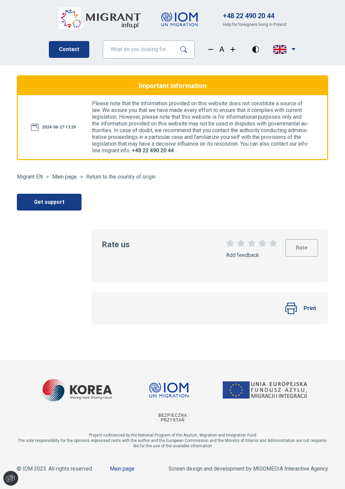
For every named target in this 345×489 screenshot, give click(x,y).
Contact (69, 49)
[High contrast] (255, 49)
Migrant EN (30, 177)
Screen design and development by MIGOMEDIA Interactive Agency (248, 468)
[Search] (186, 49)
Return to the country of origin (121, 177)
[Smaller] (210, 49)
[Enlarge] (233, 49)
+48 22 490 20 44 (248, 16)
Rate (301, 245)
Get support (49, 202)
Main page (64, 177)
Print (310, 308)
